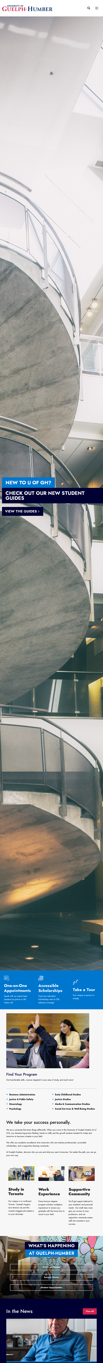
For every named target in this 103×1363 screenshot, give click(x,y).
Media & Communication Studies (72, 1104)
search (48, 20)
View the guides (21, 511)
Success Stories (51, 1277)
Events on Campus (51, 1267)
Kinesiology (15, 1104)
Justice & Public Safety (21, 1099)
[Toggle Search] (88, 8)
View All (90, 1311)
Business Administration (22, 1094)
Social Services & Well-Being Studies (75, 1108)
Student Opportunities (51, 1287)
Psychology (15, 1108)
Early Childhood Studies (68, 1094)
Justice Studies (63, 1099)
